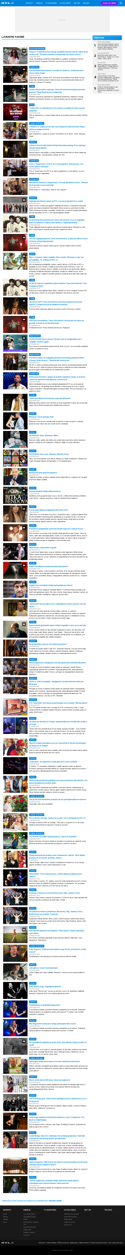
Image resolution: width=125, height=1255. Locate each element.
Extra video (70, 1210)
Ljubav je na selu (69, 1222)
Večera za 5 (68, 1225)
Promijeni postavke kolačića (99, 1242)
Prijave (108, 1210)
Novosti (7, 1210)
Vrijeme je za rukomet (71, 1214)
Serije (5, 1214)
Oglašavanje (74, 1242)
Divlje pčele (27, 1230)
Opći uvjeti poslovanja (115, 1242)
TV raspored (50, 1210)
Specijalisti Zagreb (29, 1217)
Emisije (5, 1219)
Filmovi (5, 1217)
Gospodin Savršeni (29, 1227)
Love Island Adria (29, 1214)
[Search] (121, 3)
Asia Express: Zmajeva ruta (31, 1223)
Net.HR (87, 1210)
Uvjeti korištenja (51, 1242)
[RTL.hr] (7, 3)
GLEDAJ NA (107, 3)
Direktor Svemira (29, 1232)
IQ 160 (25, 1219)
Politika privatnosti (63, 1242)
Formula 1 (26, 1235)
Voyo (5, 1222)
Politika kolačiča (83, 1242)
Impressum (42, 1242)
